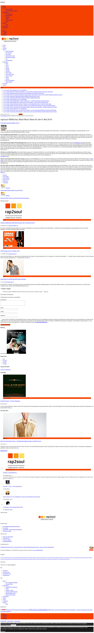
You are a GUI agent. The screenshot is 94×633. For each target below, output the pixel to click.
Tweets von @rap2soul (5, 369)
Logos (7, 21)
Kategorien (5, 62)
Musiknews (30, 559)
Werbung (8, 17)
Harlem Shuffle (9, 82)
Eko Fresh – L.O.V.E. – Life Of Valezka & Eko (12, 486)
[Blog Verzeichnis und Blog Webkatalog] (38, 610)
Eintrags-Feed (6, 572)
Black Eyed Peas (30, 557)
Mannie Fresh (6, 179)
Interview (8, 71)
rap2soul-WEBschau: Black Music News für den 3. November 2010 (18, 223)
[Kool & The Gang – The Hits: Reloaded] (14, 396)
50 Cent (3, 557)
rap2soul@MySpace (7, 541)
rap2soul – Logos (9, 590)
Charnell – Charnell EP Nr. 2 (10, 472)
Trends (7, 77)
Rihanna (49, 559)
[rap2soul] (10, 42)
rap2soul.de (3, 621)
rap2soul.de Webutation (6, 611)
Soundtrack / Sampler (10, 57)
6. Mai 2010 (3, 123)
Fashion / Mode (9, 76)
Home (4, 6)
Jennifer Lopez (76, 557)
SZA (57, 559)
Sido (51, 559)
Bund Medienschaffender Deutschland (11, 526)
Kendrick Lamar (85, 557)
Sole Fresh (5, 181)
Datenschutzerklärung (41, 322)
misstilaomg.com (78, 142)
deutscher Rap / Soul (10, 56)
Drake (67, 557)
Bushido (43, 557)
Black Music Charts (36, 557)
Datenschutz (6, 26)
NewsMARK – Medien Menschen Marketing (12, 529)
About (4, 7)
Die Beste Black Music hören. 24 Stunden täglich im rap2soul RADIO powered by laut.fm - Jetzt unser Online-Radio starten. (27, 547)
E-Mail (2, 311)
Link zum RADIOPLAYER (37, 550)
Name (2, 307)
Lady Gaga (2, 559)
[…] (29, 257)
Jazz (6, 59)
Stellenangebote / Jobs (10, 593)
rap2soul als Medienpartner (12, 591)
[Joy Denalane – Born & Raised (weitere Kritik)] (8, 504)
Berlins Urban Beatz (10, 80)
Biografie (8, 69)
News (7, 63)
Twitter (4, 617)
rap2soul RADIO (9, 9)
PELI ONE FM (6, 538)
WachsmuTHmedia (7, 531)
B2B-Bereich (6, 12)
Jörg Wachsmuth (12, 254)
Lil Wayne (5, 559)
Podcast (7, 68)
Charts (7, 65)
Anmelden (5, 570)
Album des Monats (10, 51)
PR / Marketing (9, 14)
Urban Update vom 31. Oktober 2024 (10, 251)
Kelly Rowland (6, 178)
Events (7, 66)
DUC (68, 557)
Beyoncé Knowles (24, 557)
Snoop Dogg (54, 559)
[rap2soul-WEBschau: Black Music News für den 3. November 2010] (13, 218)
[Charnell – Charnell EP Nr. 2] (16, 468)
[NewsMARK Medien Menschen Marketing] (16, 610)
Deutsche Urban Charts (59, 557)
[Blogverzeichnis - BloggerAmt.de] (9, 610)
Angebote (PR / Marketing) (11, 587)
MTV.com (3, 172)
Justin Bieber (6, 176)
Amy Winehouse (15, 557)
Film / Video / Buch (10, 74)
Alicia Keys (11, 557)
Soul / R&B (8, 54)
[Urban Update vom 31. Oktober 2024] (13, 246)
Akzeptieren (13, 625)
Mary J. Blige (14, 559)
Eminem (71, 557)
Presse (7, 18)
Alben (4, 49)
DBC (54, 557)
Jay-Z (73, 557)
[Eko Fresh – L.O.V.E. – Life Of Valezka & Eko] (7, 484)
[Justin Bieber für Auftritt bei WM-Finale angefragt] (13, 275)
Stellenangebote (9, 20)
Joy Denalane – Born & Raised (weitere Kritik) (13, 507)
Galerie (4, 85)
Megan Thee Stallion (19, 559)
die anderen (5, 528)
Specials (7, 79)
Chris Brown (52, 557)
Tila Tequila (5, 182)
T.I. (58, 559)
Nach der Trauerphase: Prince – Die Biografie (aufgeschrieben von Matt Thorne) (21, 441)
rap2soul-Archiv (4, 565)
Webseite (3, 315)
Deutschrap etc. (4, 451)
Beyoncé (5, 175)
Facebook (5, 615)
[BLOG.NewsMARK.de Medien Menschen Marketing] (24, 610)
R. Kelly (46, 559)
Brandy (40, 557)
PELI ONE (5, 83)
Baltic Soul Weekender (8, 537)
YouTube (5, 618)
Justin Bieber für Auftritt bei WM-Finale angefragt (13, 279)
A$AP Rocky (7, 557)
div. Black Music (9, 60)
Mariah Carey (10, 559)
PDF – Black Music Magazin (12, 11)
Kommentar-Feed (7, 573)
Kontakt (5, 23)
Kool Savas (90, 557)
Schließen (3, 631)
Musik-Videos (8, 72)
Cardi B (46, 557)
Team (7, 24)
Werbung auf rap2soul (10, 595)
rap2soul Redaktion (11, 123)
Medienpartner (9, 15)
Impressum (5, 27)
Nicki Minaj (34, 559)
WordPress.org (6, 575)
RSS (4, 614)
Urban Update (61, 559)
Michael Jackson (25, 559)
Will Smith (68, 559)
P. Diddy (37, 559)
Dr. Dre (64, 557)
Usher (65, 559)
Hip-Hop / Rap (9, 52)
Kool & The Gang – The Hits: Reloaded (10, 401)
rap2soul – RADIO (7, 540)
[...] (12, 478)
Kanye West (81, 557)
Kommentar (3, 299)
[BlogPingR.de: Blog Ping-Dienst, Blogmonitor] (57, 610)
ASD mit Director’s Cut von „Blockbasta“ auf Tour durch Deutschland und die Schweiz (21, 496)
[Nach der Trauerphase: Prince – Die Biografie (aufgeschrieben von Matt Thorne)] (24, 436)
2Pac (1, 557)
